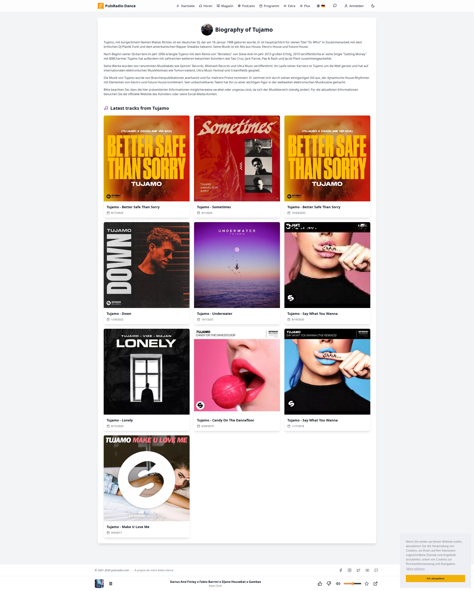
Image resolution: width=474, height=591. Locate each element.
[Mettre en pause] (111, 584)
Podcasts (248, 6)
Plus (307, 6)
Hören (207, 6)
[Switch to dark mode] (373, 6)
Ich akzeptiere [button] (435, 578)
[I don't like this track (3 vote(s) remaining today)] (329, 583)
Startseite (188, 6)
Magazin (227, 6)
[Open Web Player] (375, 583)
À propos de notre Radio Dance (154, 570)
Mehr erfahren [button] (415, 568)
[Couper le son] (338, 584)
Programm (271, 6)
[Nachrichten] (335, 6)
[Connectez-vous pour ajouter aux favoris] (366, 583)
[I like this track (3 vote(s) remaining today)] (320, 583)
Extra (291, 6)
